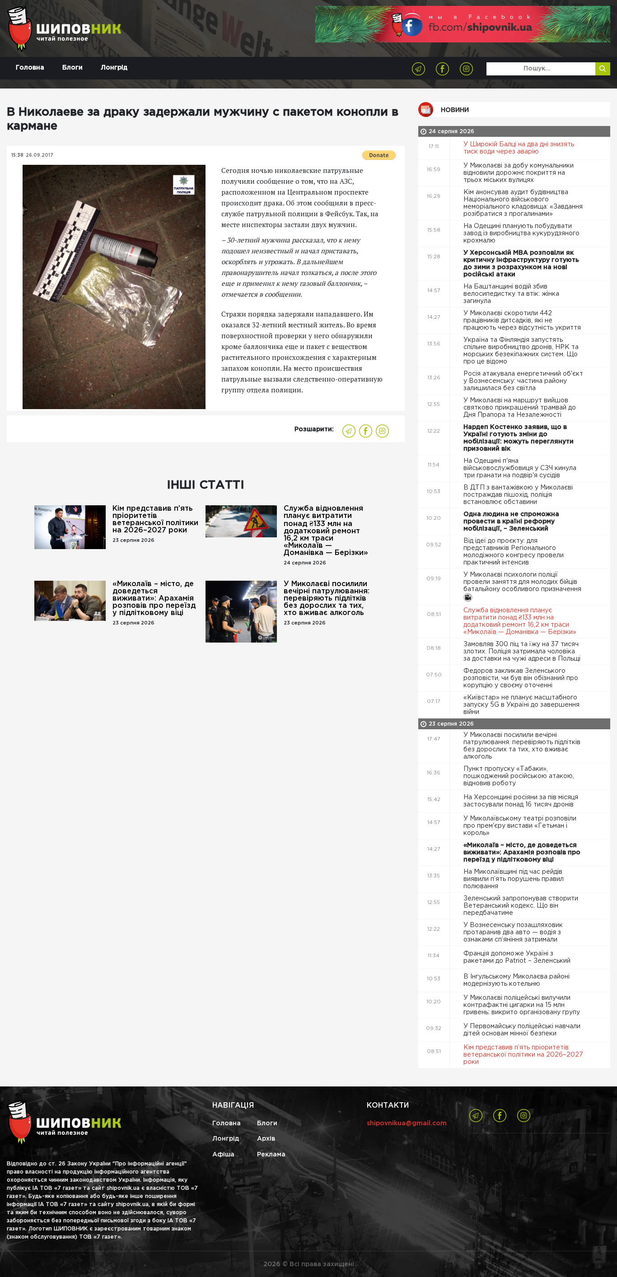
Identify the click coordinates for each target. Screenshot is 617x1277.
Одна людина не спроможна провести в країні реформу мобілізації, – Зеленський (511, 521)
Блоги (72, 67)
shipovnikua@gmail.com (407, 1123)
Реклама (271, 1154)
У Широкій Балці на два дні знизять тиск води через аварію (518, 148)
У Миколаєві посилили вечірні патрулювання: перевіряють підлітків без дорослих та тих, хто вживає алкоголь (326, 598)
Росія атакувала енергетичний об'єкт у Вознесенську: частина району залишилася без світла (523, 381)
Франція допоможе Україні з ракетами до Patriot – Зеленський (517, 957)
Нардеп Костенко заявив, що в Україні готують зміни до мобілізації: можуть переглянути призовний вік (518, 438)
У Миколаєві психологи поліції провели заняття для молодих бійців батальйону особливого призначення (523, 582)
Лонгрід (114, 67)
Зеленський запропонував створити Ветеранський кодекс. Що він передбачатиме (520, 906)
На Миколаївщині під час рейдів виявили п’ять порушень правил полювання (513, 879)
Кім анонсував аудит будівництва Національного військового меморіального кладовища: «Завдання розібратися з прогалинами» (523, 203)
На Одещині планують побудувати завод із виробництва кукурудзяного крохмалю (521, 233)
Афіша (223, 1154)
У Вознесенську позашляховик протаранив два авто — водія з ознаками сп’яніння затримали (513, 932)
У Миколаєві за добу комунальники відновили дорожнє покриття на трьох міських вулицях (518, 173)
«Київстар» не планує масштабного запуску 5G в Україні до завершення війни (521, 705)
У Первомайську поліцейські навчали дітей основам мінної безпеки (521, 1030)
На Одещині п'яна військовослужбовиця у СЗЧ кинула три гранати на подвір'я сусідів (519, 468)
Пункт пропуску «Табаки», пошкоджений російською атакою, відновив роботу (518, 776)
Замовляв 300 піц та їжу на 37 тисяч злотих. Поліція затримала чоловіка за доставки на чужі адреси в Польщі (522, 652)
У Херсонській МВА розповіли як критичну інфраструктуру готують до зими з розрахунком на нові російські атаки (521, 263)
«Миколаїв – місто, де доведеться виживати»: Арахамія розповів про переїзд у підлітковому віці (154, 598)
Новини (455, 110)
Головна (30, 67)
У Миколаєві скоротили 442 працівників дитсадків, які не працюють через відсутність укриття (523, 321)
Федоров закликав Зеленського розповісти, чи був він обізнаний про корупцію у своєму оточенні (520, 678)
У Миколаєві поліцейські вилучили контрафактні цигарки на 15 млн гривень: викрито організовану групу (522, 1005)
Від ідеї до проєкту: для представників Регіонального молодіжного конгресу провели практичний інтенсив (513, 551)
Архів (266, 1139)
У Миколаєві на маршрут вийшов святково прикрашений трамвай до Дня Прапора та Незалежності (519, 408)
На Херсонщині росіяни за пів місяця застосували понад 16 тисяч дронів (520, 801)
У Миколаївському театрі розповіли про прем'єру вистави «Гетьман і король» (519, 826)
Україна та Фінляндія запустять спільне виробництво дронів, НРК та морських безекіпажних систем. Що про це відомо (521, 350)
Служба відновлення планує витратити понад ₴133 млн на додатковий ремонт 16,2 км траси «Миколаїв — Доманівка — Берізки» (326, 530)
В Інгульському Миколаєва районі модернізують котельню (516, 980)
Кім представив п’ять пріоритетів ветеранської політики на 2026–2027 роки (155, 519)
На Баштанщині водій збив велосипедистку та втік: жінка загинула (511, 294)
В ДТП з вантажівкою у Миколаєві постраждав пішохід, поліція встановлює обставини (518, 495)
